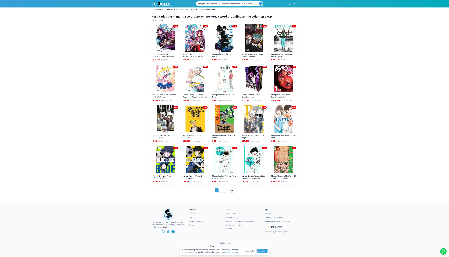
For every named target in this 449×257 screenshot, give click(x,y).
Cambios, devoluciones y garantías (240, 221)
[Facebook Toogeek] (173, 231)
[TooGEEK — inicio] (161, 4)
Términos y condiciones (273, 217)
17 (232, 190)
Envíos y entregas (233, 214)
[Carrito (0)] (295, 4)
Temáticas (171, 9)
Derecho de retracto (234, 225)
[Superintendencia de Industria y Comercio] (275, 227)
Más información (230, 252)
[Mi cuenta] (290, 4)
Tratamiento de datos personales (277, 221)
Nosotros (267, 214)
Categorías (157, 9)
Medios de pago (232, 217)
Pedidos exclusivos (208, 9)
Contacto (229, 229)
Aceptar (262, 251)
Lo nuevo (184, 9)
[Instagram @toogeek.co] (163, 231)
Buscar (191, 225)
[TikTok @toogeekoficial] (168, 231)
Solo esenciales (249, 251)
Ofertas (194, 9)
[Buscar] (261, 4)
